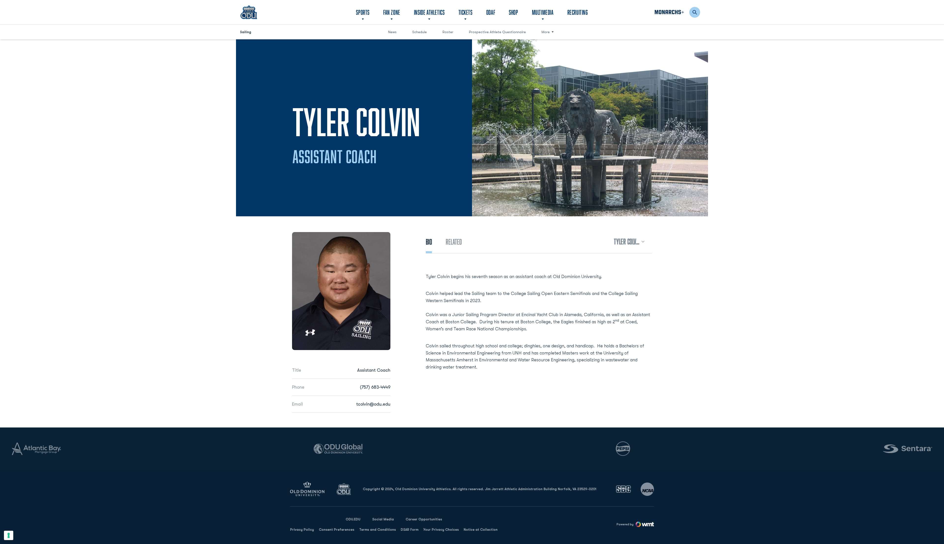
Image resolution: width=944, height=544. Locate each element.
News (392, 32)
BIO (429, 241)
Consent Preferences (336, 529)
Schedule (419, 32)
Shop (513, 12)
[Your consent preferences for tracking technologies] (8, 535)
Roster (447, 32)
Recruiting (577, 12)
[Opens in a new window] (623, 489)
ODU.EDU (353, 519)
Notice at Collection (481, 529)
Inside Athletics (429, 12)
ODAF (490, 12)
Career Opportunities (424, 519)
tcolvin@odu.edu (373, 404)
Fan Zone (391, 12)
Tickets (465, 12)
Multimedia (543, 12)
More (546, 32)
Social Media (383, 519)
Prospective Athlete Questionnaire (497, 32)
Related (454, 241)
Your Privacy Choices (441, 529)
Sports (362, 12)
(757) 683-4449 (375, 387)
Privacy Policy (302, 529)
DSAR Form (409, 529)
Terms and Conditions (377, 529)
